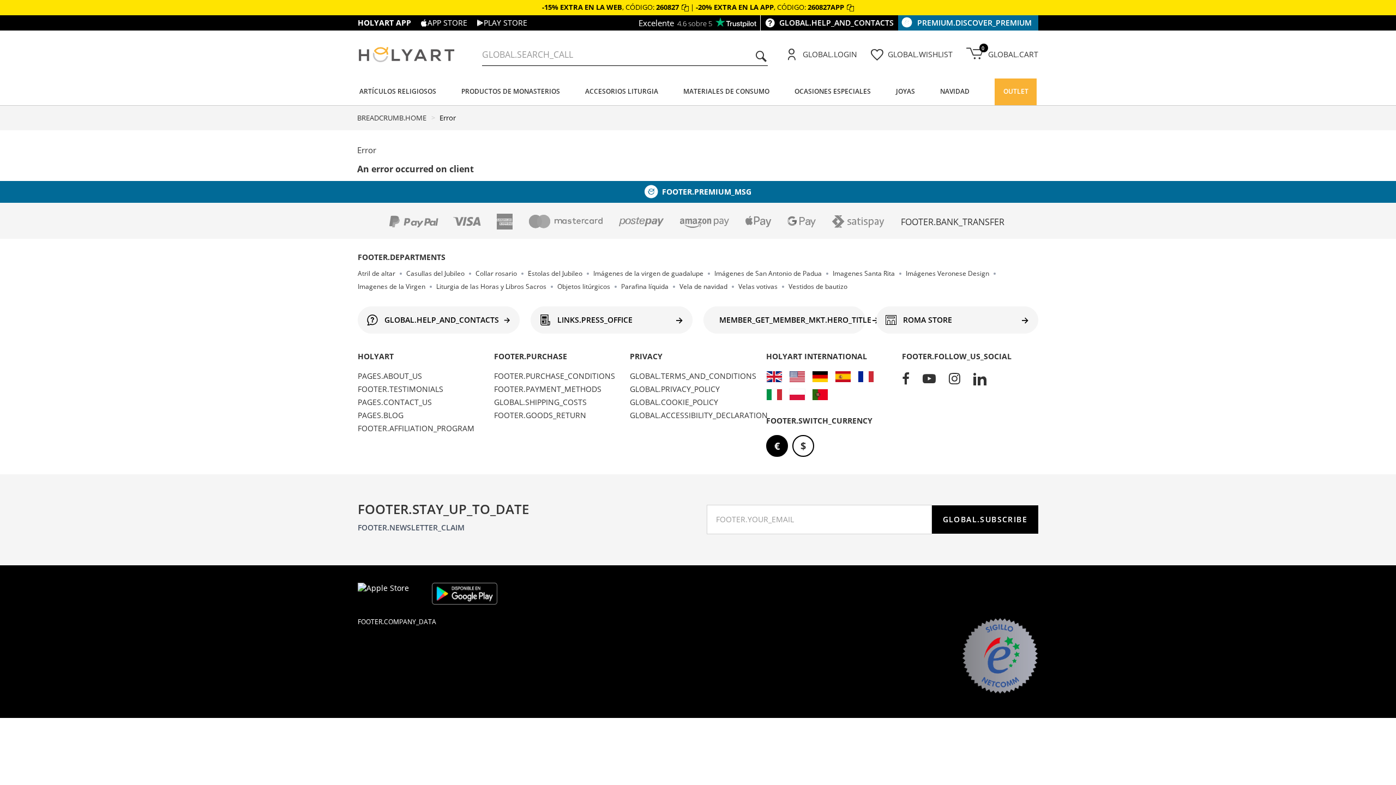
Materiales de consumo (726, 91)
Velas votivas (758, 286)
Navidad (955, 91)
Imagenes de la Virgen (391, 286)
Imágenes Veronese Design (947, 273)
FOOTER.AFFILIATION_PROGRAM (416, 428)
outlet (1015, 91)
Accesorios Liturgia (621, 91)
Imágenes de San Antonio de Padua (768, 273)
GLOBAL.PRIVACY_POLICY (675, 389)
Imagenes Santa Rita (864, 273)
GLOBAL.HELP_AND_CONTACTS (836, 22)
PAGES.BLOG (381, 415)
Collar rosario (496, 273)
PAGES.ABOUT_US (390, 376)
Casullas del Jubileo (435, 273)
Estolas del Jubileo (555, 273)
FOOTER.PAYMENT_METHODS (547, 389)
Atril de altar (376, 273)
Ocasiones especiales (833, 91)
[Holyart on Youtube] (929, 379)
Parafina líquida (645, 286)
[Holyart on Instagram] (954, 379)
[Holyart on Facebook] (906, 379)
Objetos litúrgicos (583, 286)
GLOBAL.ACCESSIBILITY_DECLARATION (699, 415)
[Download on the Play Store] (464, 594)
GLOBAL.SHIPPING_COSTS (540, 402)
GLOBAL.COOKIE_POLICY (674, 402)
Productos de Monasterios (510, 91)
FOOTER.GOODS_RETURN (540, 415)
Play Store (505, 22)
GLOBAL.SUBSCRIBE (985, 519)
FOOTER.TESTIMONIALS (400, 389)
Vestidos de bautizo (818, 286)
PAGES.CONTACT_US (395, 402)
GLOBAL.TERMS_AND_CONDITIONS (693, 376)
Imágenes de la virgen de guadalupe (648, 273)
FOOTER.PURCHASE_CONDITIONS (554, 376)
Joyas (905, 91)
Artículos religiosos (397, 91)
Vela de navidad (703, 286)
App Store (447, 22)
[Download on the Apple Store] (390, 594)
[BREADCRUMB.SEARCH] (761, 57)
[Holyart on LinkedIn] (979, 379)
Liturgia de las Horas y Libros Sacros (491, 286)
